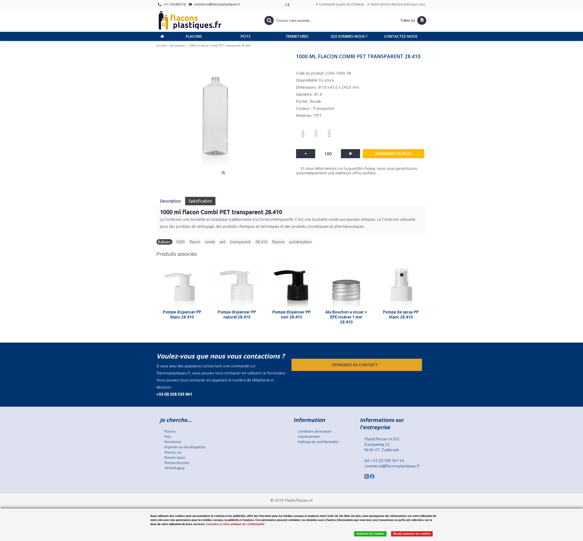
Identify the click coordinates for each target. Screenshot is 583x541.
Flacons (170, 431)
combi (210, 242)
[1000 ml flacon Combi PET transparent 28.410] (224, 112)
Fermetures (173, 442)
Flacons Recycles (176, 463)
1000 (180, 242)
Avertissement (309, 436)
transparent (240, 242)
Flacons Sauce (174, 457)
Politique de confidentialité (318, 442)
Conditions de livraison (315, 431)
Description (171, 201)
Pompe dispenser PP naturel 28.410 (237, 314)
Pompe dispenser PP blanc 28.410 (182, 314)
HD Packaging (174, 468)
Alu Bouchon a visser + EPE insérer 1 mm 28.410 (346, 317)
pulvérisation (300, 242)
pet (222, 242)
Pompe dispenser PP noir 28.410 (291, 314)
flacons (278, 242)
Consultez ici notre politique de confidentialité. (235, 524)
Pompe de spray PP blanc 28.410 (401, 314)
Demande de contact (355, 364)
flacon (194, 242)
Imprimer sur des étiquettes (185, 447)
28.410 (261, 242)
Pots (167, 436)
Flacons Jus (173, 452)
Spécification (200, 201)
